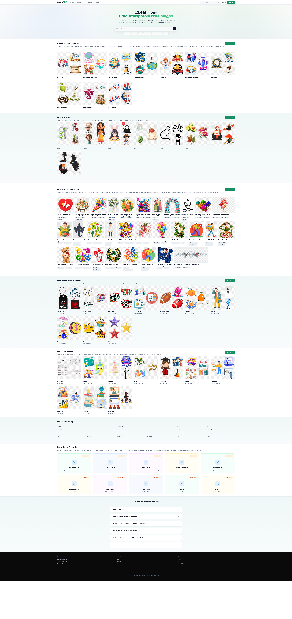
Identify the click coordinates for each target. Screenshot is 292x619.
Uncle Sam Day (112, 107)
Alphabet (59, 426)
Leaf (58, 436)
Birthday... (94, 217)
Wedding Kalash (222, 242)
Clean (62, 2)
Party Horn (101, 217)
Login (118, 559)
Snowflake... (186, 267)
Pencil (134, 33)
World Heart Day (62, 217)
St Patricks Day (175, 242)
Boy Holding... (209, 242)
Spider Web (147, 33)
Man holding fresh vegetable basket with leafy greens (64, 241)
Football (96, 2)
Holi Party (138, 217)
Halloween (72, 2)
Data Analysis (137, 311)
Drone (58, 433)
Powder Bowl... (86, 267)
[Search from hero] (174, 28)
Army (88, 426)
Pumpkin (187, 311)
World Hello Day (87, 311)
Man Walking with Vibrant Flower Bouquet (209, 241)
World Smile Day (112, 77)
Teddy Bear (68, 267)
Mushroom (150, 436)
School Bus (127, 33)
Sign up (231, 2)
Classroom (111, 411)
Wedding (110, 381)
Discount (209, 429)
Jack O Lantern (157, 33)
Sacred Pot (221, 244)
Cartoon (85, 147)
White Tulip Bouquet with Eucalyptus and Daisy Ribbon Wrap (113, 216)
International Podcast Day (192, 77)
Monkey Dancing (129, 242)
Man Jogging (193, 244)
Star (109, 341)
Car (208, 426)
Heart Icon (60, 219)
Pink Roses (146, 242)
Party (135, 381)
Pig (178, 436)
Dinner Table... (79, 219)
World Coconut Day (62, 107)
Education (85, 411)
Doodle (213, 147)
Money (59, 341)
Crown (84, 341)
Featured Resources (62, 564)
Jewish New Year (80, 217)
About (179, 559)
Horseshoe (118, 267)
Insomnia (160, 267)
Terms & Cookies (182, 564)
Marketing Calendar (62, 566)
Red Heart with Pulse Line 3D (64, 214)
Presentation (214, 381)
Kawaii (135, 147)
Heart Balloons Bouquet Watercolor (221, 214)
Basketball (120, 426)
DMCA (179, 561)
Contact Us (180, 566)
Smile (118, 440)
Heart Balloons (224, 217)
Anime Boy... (108, 242)
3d (58, 147)
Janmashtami (214, 77)
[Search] (219, 2)
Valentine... (216, 217)
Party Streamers (128, 269)
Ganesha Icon (77, 244)
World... (123, 217)
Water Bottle (180, 440)
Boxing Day (111, 311)
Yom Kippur (60, 77)
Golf (118, 433)
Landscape (210, 433)
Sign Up (119, 561)
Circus (118, 429)
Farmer (165, 33)
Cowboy (179, 429)
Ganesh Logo (185, 217)
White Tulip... (112, 219)
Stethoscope (150, 440)
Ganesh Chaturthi (87, 107)
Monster (119, 436)
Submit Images (121, 564)
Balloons (164, 242)
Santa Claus (90, 440)
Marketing (60, 411)
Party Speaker (146, 217)
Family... (155, 217)
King (178, 433)
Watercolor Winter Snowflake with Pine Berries (186, 264)
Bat (140, 33)
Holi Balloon (156, 242)
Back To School (189, 381)
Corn (148, 429)
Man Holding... (67, 242)
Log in (224, 2)
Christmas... (178, 267)
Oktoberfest (163, 77)
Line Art (162, 147)
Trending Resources (62, 559)
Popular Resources (62, 561)
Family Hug (155, 219)
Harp (183, 242)
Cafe (178, 426)
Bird (148, 426)
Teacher (90, 2)
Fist (88, 433)
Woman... (129, 217)
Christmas (89, 429)
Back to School (81, 2)
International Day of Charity (90, 77)
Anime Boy (107, 244)
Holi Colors (206, 217)
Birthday (85, 381)
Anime (110, 147)
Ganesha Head (96, 269)
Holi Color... (199, 217)
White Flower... (112, 217)
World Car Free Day (139, 77)
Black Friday (60, 311)
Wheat (209, 440)
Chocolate (60, 429)
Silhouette (60, 177)
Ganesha (184, 219)
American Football (164, 311)
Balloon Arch (176, 217)
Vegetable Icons (97, 242)
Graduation (163, 381)
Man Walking (209, 244)
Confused (213, 311)
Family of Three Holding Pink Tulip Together (157, 216)
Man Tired (166, 267)
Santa (58, 440)
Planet (208, 436)
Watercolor (188, 147)
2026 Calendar (61, 381)
